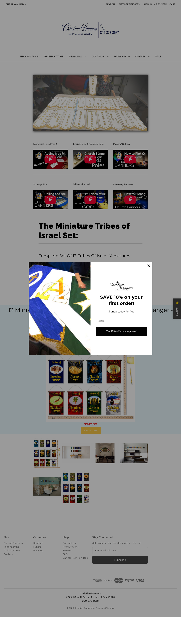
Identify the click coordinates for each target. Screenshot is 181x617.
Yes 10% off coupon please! (121, 331)
